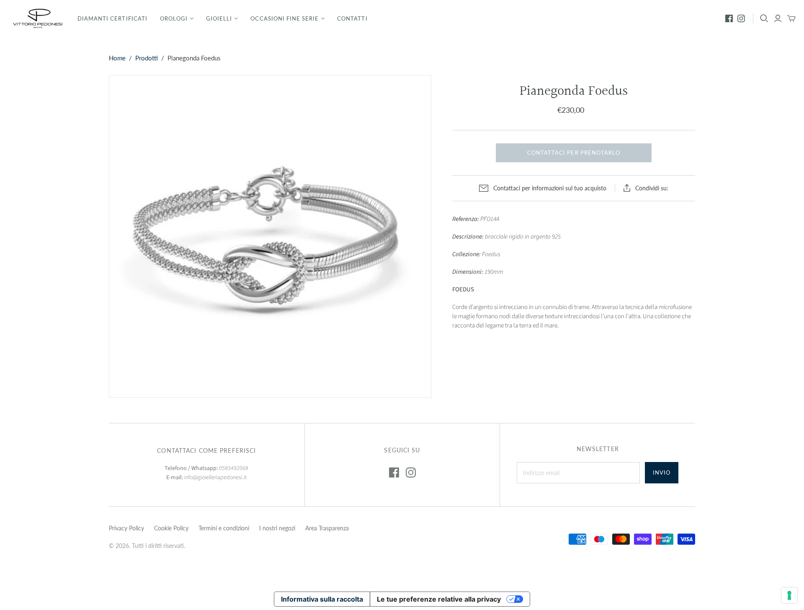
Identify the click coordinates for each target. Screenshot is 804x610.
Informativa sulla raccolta (322, 599)
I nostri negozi (277, 528)
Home (117, 58)
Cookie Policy (171, 528)
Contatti (352, 18)
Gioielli (219, 18)
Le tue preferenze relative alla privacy (439, 599)
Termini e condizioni (223, 528)
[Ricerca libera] (764, 18)
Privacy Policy (126, 528)
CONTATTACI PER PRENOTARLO (573, 152)
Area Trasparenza (327, 528)
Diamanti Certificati (112, 18)
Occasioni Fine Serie (284, 18)
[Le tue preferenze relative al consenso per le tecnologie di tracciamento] (789, 595)
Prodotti (146, 58)
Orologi (174, 18)
